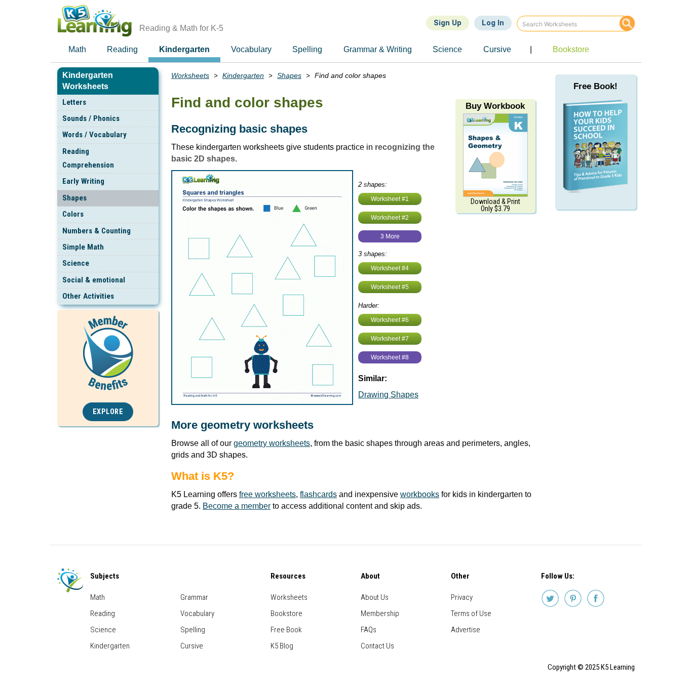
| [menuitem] (531, 49)
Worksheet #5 (390, 287)
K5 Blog (282, 645)
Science (75, 263)
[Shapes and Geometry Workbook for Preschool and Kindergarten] (495, 154)
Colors (73, 214)
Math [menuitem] (77, 49)
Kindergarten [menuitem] (184, 49)
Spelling (192, 629)
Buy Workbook (495, 106)
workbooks (419, 494)
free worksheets (267, 494)
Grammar (194, 597)
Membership (380, 613)
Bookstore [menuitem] (571, 49)
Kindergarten (243, 75)
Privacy (462, 597)
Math (97, 597)
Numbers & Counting (96, 230)
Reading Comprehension (88, 158)
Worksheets (190, 75)
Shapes (74, 197)
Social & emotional (93, 279)
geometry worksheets (272, 443)
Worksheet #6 (390, 319)
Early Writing (83, 181)
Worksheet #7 (390, 338)
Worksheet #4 (390, 268)
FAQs (368, 629)
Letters (74, 102)
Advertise (465, 629)
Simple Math (83, 247)
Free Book (286, 629)
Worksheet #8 (390, 357)
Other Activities (88, 296)
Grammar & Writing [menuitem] (377, 49)
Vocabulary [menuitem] (251, 49)
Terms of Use (471, 613)
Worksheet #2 (390, 217)
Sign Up (448, 22)
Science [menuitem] (447, 49)
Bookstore (286, 613)
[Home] (98, 20)
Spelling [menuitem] (307, 49)
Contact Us (377, 645)
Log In (493, 22)
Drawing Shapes (388, 394)
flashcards (318, 494)
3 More (390, 236)
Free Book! (595, 86)
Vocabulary (197, 613)
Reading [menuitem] (122, 49)
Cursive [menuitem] (497, 49)
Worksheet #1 (390, 198)
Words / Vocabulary (94, 134)
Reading (102, 613)
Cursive (191, 645)
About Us (375, 597)
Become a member (237, 506)
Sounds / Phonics (91, 118)
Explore (108, 411)
